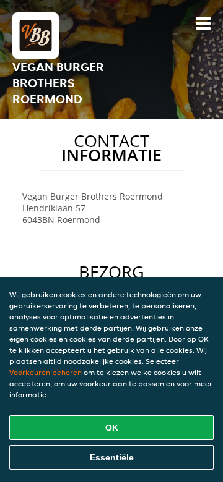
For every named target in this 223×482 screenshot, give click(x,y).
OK (111, 428)
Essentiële (112, 457)
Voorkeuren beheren (45, 372)
